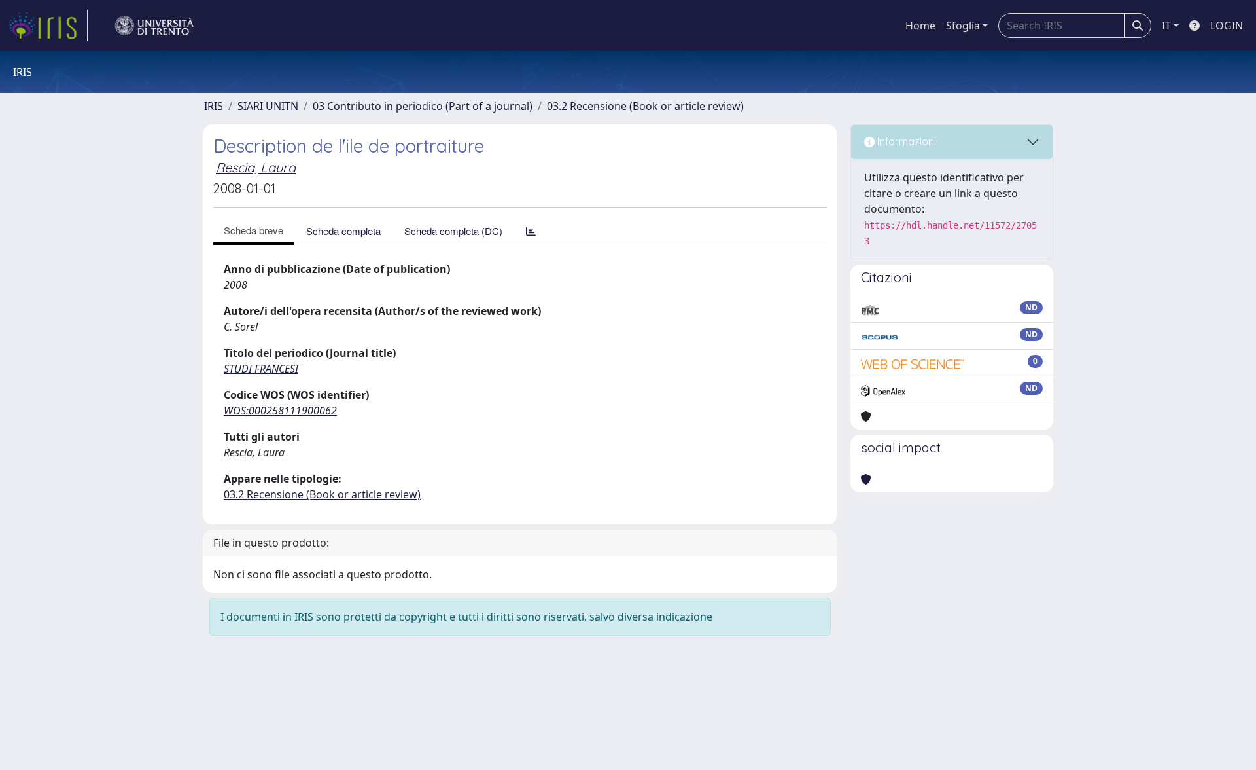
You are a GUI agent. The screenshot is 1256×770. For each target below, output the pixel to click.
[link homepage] (48, 25)
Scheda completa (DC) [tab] (453, 231)
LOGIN (1226, 25)
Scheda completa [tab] (343, 231)
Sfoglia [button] (963, 25)
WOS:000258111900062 (280, 410)
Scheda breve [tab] (253, 230)
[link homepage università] (154, 25)
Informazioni (905, 141)
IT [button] (1166, 25)
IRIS (213, 106)
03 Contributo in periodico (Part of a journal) (422, 106)
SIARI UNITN (267, 106)
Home (920, 25)
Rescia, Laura (256, 167)
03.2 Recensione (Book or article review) (645, 106)
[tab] (531, 231)
